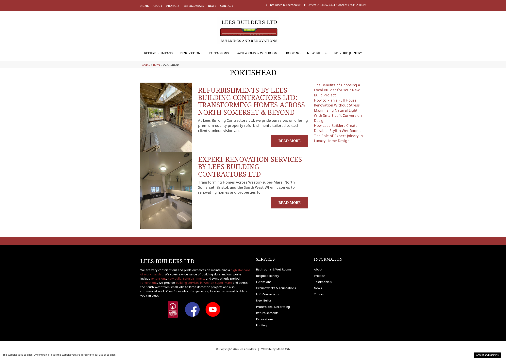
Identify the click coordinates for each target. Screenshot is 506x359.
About (157, 6)
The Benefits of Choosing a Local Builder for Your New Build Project (337, 90)
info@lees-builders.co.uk (285, 5)
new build (174, 278)
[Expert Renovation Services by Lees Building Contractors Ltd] (166, 190)
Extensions (219, 53)
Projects (172, 6)
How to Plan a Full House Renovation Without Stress (337, 103)
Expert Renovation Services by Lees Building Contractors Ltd (250, 167)
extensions (158, 278)
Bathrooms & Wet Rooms (257, 53)
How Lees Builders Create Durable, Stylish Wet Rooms (337, 128)
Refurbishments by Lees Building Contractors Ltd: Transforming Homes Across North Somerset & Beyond (251, 101)
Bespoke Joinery (348, 53)
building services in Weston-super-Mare (204, 283)
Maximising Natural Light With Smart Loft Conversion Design (338, 115)
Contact (226, 6)
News (212, 6)
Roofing (293, 53)
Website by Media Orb (275, 349)
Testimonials (193, 6)
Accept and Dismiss (487, 355)
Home (144, 6)
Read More (289, 140)
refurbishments (194, 278)
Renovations (191, 53)
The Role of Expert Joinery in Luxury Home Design (338, 138)
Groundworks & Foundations (276, 288)
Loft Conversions (268, 294)
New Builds (317, 53)
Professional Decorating (273, 307)
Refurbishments (158, 53)
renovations (148, 283)
